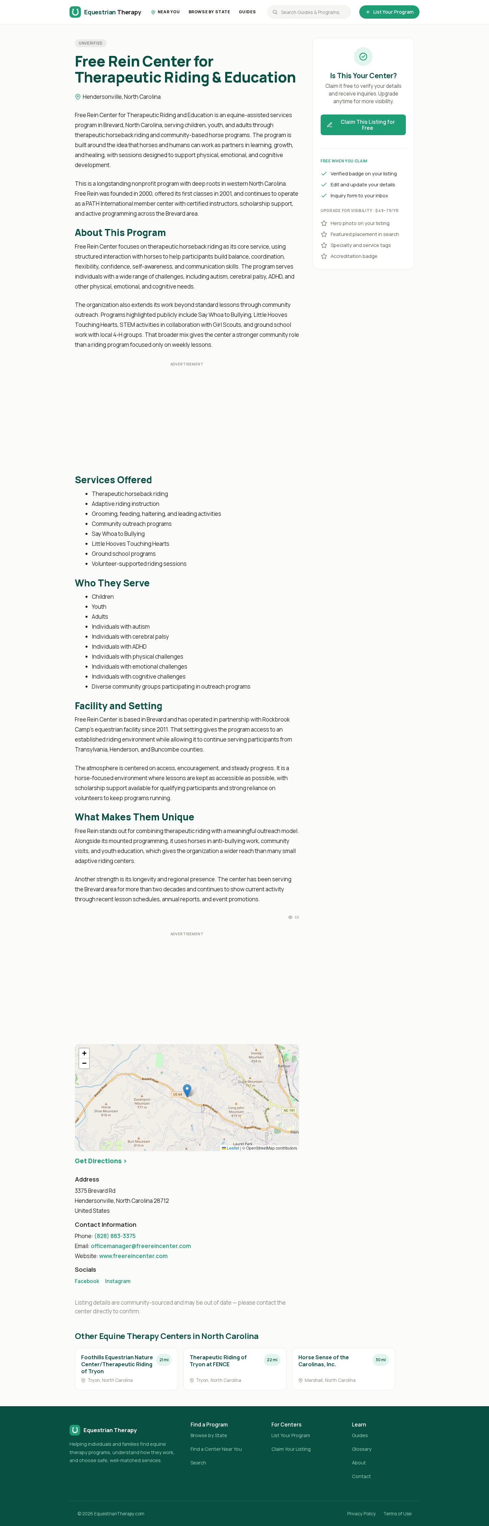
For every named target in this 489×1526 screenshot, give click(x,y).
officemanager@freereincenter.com (141, 1246)
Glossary (362, 1449)
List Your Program (393, 12)
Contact (361, 1476)
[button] (187, 1091)
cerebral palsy (248, 276)
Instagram (118, 1281)
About (359, 1462)
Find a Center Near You (216, 1449)
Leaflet (232, 1148)
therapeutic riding (187, 831)
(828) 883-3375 (115, 1236)
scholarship (255, 203)
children (195, 125)
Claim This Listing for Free (368, 124)
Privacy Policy (361, 1514)
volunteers (89, 798)
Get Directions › (101, 1161)
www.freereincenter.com (133, 1256)
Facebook (87, 1281)
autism (219, 276)
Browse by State (209, 12)
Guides (247, 12)
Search (198, 1462)
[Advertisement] (187, 418)
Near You (169, 12)
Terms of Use (397, 1514)
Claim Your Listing (291, 1449)
